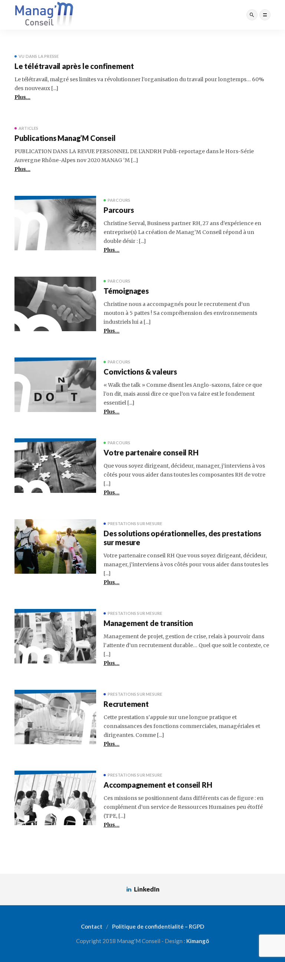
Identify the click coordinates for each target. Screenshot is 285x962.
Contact (91, 926)
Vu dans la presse (39, 56)
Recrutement (126, 703)
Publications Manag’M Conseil (64, 138)
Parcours (119, 200)
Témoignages (126, 290)
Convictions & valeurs (140, 371)
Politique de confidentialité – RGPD (158, 926)
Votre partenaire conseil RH (151, 452)
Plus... (22, 97)
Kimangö (197, 941)
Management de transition (148, 623)
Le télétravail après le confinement (74, 66)
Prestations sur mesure (135, 523)
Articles (29, 128)
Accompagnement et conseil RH (158, 784)
